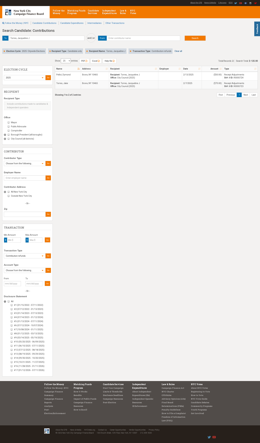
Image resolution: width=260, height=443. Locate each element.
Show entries (66, 61)
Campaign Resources (113, 399)
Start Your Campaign (113, 388)
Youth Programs (199, 409)
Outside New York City (21, 196)
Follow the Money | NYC (17, 23)
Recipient (115, 69)
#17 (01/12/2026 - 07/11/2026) (29, 370)
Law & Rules (123, 12)
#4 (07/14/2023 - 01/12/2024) (28, 317)
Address (86, 69)
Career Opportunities (118, 430)
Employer (164, 69)
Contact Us (102, 430)
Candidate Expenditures (72, 23)
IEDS (230, 3)
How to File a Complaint (174, 413)
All (12, 301)
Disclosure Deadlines (113, 395)
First (221, 95)
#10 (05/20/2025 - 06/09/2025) (29, 341)
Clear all (178, 51)
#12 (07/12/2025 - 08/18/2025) (29, 350)
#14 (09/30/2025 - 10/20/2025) (29, 358)
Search (195, 38)
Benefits (78, 395)
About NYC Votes (199, 388)
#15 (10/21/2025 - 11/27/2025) (29, 362)
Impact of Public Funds (85, 399)
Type (226, 69)
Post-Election (109, 402)
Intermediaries (94, 23)
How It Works (80, 391)
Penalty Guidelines (171, 409)
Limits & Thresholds (112, 391)
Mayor (14, 122)
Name (59, 69)
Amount (214, 69)
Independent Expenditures (109, 12)
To (26, 278)
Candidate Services (93, 12)
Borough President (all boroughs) (26, 134)
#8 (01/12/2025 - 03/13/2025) (28, 333)
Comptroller (16, 130)
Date (185, 69)
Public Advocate (18, 126)
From (6, 278)
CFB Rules (166, 395)
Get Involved (197, 413)
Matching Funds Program (76, 12)
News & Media (210, 3)
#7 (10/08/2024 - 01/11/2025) (28, 329)
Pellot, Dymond (63, 74)
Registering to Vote (200, 391)
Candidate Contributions (44, 23)
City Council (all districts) (22, 139)
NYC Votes (133, 12)
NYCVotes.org (89, 430)
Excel (95, 61)
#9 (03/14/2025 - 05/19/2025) (28, 337)
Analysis (48, 406)
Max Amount (31, 235)
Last (254, 95)
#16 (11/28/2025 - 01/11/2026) (29, 366)
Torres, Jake (62, 83)
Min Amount (10, 235)
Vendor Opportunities (137, 430)
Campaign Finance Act (173, 388)
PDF (83, 61)
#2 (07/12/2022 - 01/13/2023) (28, 309)
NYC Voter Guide (199, 399)
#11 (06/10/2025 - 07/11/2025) (29, 346)
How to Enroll (80, 409)
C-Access (222, 3)
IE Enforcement (139, 406)
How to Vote (197, 395)
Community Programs (201, 406)
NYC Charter (168, 391)
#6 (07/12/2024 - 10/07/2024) (28, 325)
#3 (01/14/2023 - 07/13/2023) (28, 313)
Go (48, 78)
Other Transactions (114, 23)
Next (246, 95)
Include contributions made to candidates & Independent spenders (27, 106)
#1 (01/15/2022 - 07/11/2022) (28, 305)
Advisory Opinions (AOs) (174, 399)
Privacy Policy (154, 430)
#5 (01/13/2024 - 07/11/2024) (28, 321)
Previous (231, 95)
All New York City (19, 192)
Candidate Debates (200, 402)
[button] (24, 77)
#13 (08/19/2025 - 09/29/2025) (29, 354)
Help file (109, 61)
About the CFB (196, 3)
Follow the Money (58, 12)
